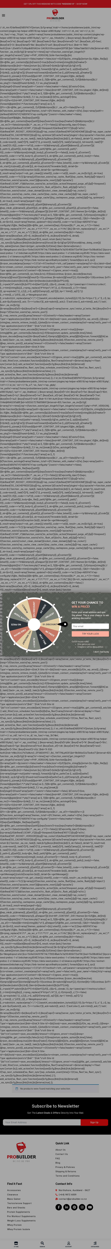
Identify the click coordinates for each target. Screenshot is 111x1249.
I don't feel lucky (101, 652)
